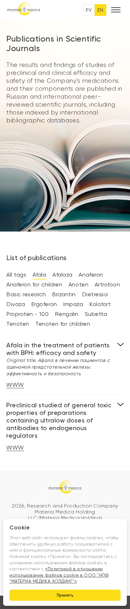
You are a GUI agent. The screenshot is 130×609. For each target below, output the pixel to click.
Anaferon (91, 274)
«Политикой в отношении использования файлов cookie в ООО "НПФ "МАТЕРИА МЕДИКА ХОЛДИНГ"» (59, 575)
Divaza (15, 304)
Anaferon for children (34, 284)
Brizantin (64, 294)
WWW (15, 384)
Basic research (26, 294)
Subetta (96, 314)
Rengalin (67, 314)
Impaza (73, 304)
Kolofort (100, 304)
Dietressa (95, 294)
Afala (39, 274)
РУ (89, 10)
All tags (16, 274)
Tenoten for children (62, 323)
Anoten (78, 284)
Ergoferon (44, 304)
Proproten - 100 (27, 314)
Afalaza (62, 274)
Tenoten (17, 323)
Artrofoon (107, 284)
